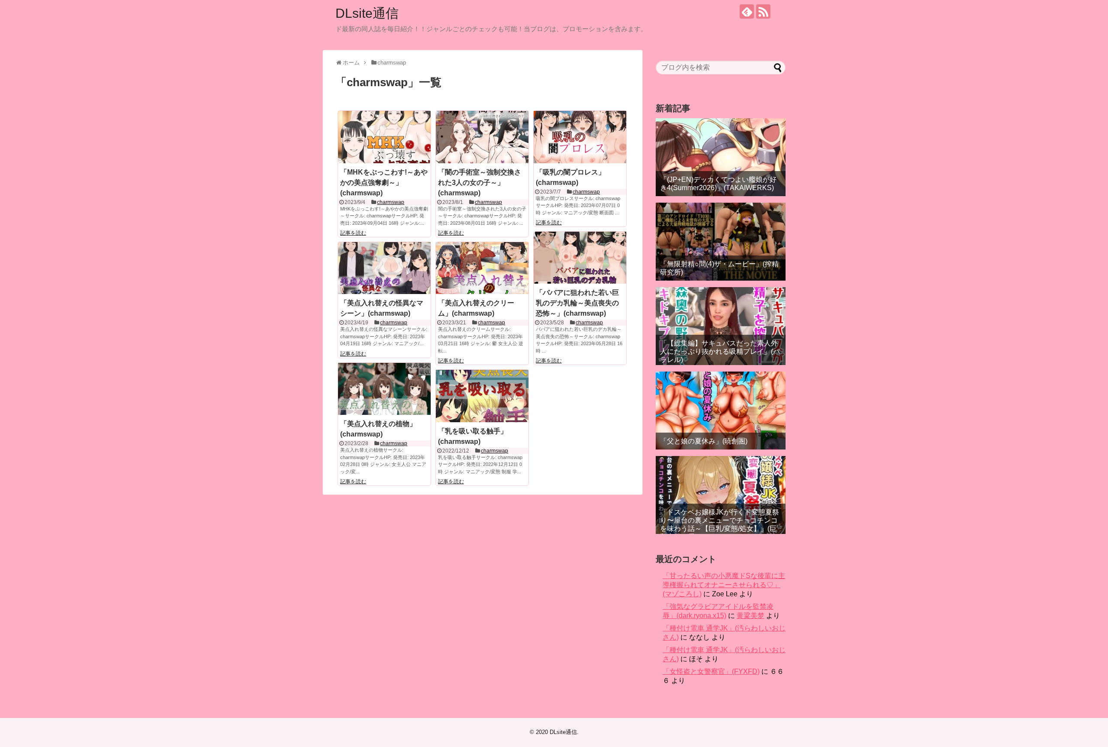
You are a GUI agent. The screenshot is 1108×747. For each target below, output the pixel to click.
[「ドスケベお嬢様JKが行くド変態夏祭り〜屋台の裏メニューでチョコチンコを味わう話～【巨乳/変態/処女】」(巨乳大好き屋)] (721, 495)
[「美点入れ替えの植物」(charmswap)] (384, 389)
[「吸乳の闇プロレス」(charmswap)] (580, 137)
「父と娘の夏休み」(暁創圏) (703, 441)
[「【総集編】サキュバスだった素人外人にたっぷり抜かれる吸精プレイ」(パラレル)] (721, 326)
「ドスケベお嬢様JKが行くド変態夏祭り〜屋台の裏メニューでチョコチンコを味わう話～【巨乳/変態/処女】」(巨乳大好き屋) (719, 524)
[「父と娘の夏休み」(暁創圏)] (721, 410)
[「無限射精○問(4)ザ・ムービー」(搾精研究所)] (721, 242)
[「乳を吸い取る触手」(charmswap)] (482, 396)
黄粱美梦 (750, 615)
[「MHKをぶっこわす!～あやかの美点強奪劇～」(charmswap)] (384, 137)
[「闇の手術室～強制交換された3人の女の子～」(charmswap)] (482, 137)
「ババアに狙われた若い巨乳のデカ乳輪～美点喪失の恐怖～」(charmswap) (577, 303)
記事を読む (353, 233)
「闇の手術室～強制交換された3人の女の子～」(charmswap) (479, 182)
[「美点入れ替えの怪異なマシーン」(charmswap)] (384, 268)
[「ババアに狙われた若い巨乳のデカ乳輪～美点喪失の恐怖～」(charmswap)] (580, 258)
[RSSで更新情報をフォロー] (763, 11)
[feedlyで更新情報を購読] (747, 11)
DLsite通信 (367, 13)
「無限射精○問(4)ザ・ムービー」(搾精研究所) (719, 268)
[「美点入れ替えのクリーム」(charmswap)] (482, 268)
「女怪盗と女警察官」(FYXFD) (711, 671)
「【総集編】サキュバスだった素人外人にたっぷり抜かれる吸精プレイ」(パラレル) (720, 351)
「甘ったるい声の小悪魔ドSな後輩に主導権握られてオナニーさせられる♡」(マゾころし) (724, 585)
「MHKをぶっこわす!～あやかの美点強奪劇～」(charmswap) (384, 182)
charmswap (390, 202)
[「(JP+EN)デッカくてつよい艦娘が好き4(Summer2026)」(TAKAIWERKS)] (721, 157)
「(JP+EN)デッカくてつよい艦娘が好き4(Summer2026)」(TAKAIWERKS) (718, 183)
